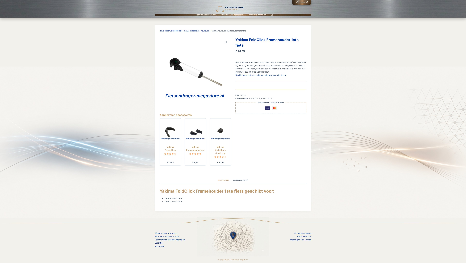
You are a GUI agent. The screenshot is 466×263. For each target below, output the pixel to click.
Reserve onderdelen (257, 15)
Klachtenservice (304, 236)
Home (162, 31)
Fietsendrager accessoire (232, 15)
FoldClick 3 (266, 98)
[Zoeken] (272, 15)
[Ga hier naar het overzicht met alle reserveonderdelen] (260, 75)
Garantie (158, 243)
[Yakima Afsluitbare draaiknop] (220, 131)
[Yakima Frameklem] (170, 131)
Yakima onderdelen (192, 31)
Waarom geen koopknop (166, 233)
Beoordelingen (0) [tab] (240, 180)
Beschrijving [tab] (223, 180)
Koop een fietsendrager (206, 15)
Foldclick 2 (205, 31)
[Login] (297, 2)
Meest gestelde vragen (300, 239)
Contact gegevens (302, 233)
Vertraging (159, 246)
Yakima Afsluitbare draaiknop (220, 150)
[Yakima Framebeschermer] (195, 131)
